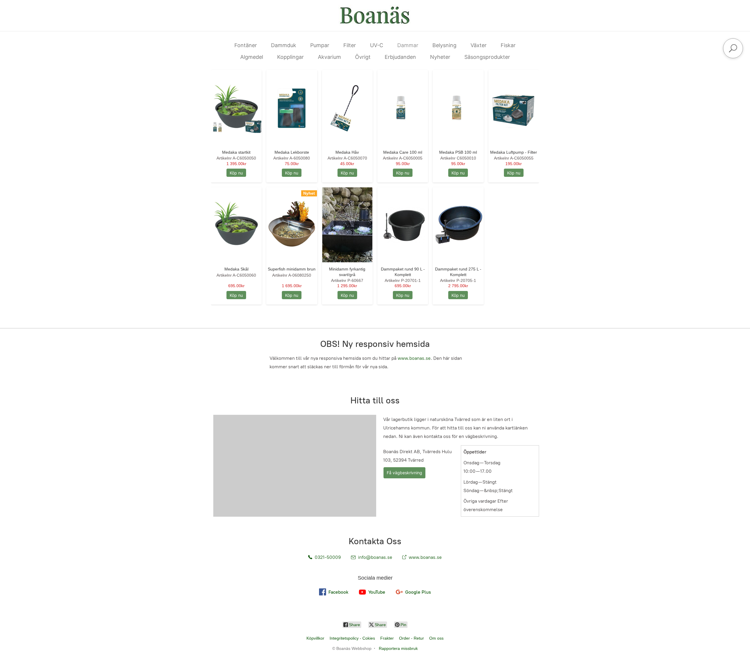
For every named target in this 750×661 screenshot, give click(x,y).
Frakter (387, 638)
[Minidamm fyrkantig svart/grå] (347, 225)
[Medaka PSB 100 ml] (458, 107)
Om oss (436, 638)
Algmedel (251, 57)
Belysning (444, 45)
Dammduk (283, 45)
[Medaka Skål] (236, 225)
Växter (479, 45)
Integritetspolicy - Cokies (352, 638)
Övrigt (363, 57)
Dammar (407, 45)
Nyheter (440, 57)
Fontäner (245, 45)
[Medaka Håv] (347, 107)
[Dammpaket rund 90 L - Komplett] (403, 225)
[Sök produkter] (733, 48)
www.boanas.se (414, 358)
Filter (349, 45)
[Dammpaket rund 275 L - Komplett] (458, 225)
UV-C (376, 45)
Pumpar (319, 45)
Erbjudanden (400, 57)
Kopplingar (290, 57)
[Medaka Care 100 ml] (403, 107)
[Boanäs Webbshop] (375, 15)
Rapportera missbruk (398, 648)
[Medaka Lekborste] (292, 107)
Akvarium (329, 57)
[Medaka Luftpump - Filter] (514, 107)
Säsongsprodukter (487, 57)
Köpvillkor (315, 638)
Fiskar (508, 45)
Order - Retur (411, 638)
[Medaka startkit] (236, 107)
